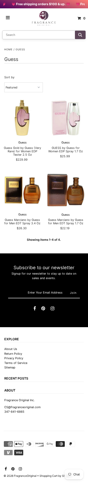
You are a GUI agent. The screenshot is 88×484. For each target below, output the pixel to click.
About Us (10, 349)
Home (8, 49)
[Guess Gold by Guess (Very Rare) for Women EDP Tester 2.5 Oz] (22, 118)
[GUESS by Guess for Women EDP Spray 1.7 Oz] (65, 118)
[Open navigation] (7, 18)
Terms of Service (15, 363)
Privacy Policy (13, 358)
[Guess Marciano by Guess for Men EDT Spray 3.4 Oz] (22, 190)
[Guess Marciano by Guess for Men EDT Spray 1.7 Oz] (65, 190)
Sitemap (9, 367)
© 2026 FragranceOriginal (20, 475)
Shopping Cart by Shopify (55, 475)
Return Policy (13, 353)
